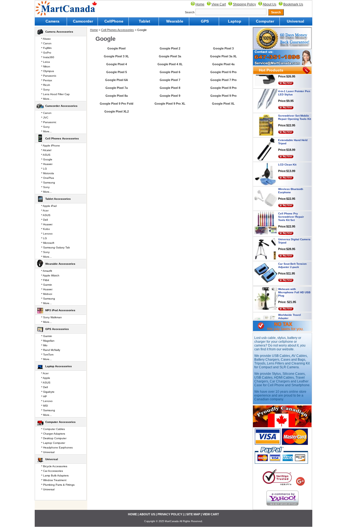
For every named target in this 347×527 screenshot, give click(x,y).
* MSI (44, 405)
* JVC (44, 117)
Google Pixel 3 (223, 48)
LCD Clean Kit (287, 158)
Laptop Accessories (58, 366)
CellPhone (113, 21)
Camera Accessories (59, 31)
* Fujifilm (46, 47)
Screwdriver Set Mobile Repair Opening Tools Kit (294, 111)
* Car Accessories (52, 470)
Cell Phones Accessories (117, 30)
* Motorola (47, 173)
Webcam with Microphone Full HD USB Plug (294, 286)
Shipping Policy (244, 4)
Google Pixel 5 (116, 72)
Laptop (234, 21)
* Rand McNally (50, 349)
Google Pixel (116, 48)
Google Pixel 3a (170, 56)
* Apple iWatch (50, 275)
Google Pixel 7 (170, 80)
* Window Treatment (53, 480)
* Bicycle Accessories (54, 466)
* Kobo (45, 228)
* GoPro (46, 52)
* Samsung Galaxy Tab (55, 247)
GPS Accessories (57, 329)
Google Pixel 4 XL (170, 64)
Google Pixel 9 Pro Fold (116, 103)
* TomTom (47, 354)
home (132, 514)
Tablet (144, 21)
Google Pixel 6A (116, 80)
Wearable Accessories (60, 263)
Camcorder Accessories (61, 105)
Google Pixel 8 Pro (223, 87)
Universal (295, 21)
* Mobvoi (46, 293)
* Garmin (46, 284)
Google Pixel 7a (116, 87)
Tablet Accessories (58, 198)
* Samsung (48, 182)
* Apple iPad (49, 205)
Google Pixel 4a (223, 64)
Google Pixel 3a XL (223, 56)
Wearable (174, 21)
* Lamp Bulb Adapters (55, 475)
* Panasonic (48, 75)
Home (199, 4)
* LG (44, 168)
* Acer (45, 210)
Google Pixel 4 (116, 64)
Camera (52, 21)
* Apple (45, 377)
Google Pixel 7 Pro (223, 80)
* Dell (44, 219)
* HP (44, 396)
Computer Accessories (60, 421)
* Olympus (47, 71)
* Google (46, 159)
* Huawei (46, 164)
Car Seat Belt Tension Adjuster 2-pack (292, 260)
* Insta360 (47, 57)
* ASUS (45, 154)
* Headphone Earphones (57, 447)
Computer (265, 21)
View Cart (218, 4)
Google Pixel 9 (170, 95)
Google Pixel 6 (170, 72)
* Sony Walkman (51, 317)
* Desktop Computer (53, 438)
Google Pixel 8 (170, 87)
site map (193, 514)
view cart (211, 514)
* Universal (47, 452)
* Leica (45, 61)
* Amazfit (46, 270)
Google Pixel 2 (170, 48)
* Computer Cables (53, 429)
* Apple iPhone (50, 145)
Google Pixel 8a (116, 95)
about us (147, 514)
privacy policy (170, 514)
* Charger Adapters (53, 433)
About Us (269, 4)
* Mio (44, 345)
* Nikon (45, 66)
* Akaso (46, 38)
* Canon (46, 43)
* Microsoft (47, 242)
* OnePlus (47, 177)
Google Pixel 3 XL (116, 56)
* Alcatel (46, 150)
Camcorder (83, 21)
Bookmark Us (293, 4)
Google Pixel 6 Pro (223, 72)
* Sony (45, 89)
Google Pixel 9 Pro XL (170, 103)
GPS (205, 21)
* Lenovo (47, 233)
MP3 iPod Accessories (60, 310)
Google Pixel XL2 (116, 111)
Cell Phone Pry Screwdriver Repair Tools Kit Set (291, 211)
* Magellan (47, 340)
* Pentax (46, 80)
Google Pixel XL (223, 103)
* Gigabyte (47, 391)
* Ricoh (45, 84)
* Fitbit (45, 280)
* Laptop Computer (53, 442)
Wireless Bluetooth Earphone (290, 185)
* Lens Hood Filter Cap (55, 94)
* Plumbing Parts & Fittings (58, 484)
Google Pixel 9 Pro (223, 95)
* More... (46, 98)
